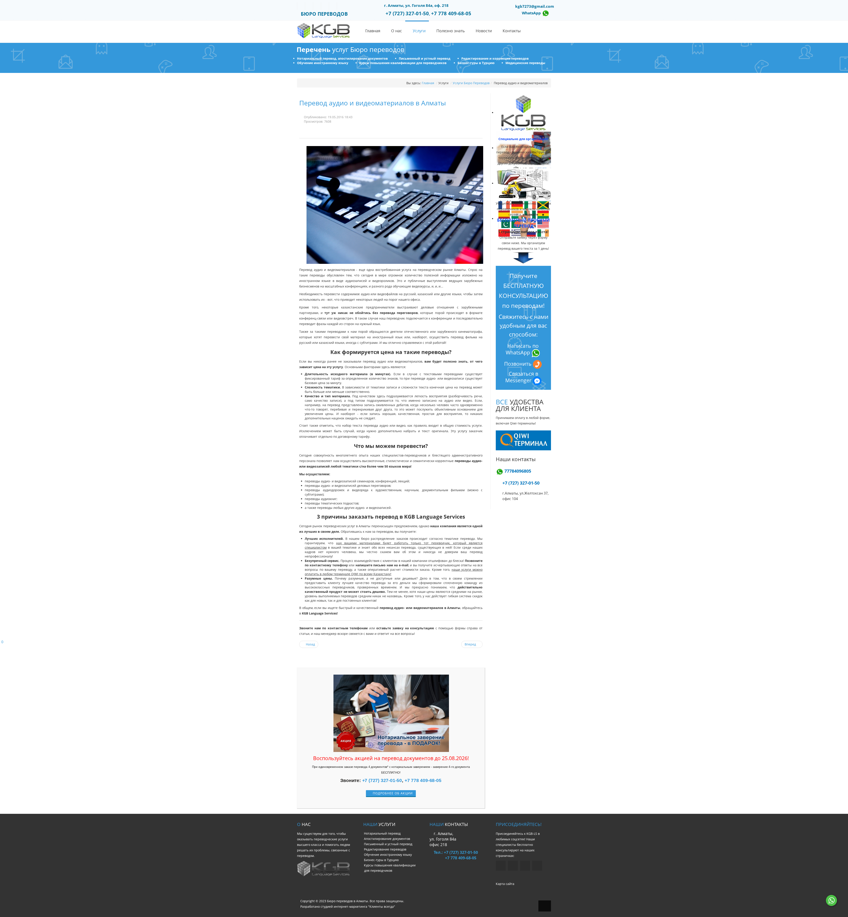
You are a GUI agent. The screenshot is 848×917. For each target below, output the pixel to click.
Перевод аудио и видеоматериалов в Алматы (372, 102)
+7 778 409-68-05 (423, 780)
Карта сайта (505, 884)
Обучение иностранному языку (388, 854)
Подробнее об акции (392, 793)
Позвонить (518, 363)
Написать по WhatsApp (522, 349)
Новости (484, 30)
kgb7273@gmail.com (534, 6)
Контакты (512, 30)
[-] (323, 30)
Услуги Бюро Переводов (471, 83)
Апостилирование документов (387, 839)
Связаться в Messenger (521, 377)
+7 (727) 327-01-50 (382, 780)
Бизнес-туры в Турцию (381, 860)
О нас (396, 30)
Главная (372, 30)
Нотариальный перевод (382, 833)
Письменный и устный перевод (388, 844)
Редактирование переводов (385, 849)
